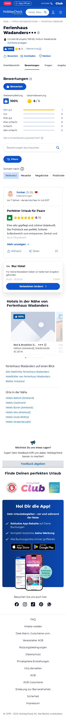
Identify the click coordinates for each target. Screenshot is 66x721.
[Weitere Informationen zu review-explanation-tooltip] (39, 49)
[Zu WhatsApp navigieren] (49, 604)
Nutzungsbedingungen (33, 647)
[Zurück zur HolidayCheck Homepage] (12, 12)
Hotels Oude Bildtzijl (17, 417)
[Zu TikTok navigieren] (33, 604)
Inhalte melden (33, 626)
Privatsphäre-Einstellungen (33, 661)
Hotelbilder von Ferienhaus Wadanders (28, 376)
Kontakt (45, 3)
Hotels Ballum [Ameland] (20, 398)
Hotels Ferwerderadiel (18, 421)
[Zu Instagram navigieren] (25, 604)
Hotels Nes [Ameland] (18, 412)
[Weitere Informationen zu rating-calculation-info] (42, 138)
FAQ (33, 619)
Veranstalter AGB (33, 640)
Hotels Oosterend (16, 402)
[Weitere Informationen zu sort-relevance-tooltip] (22, 169)
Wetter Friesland (15, 381)
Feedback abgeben (33, 464)
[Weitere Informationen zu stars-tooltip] (38, 32)
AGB (33, 675)
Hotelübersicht (11, 65)
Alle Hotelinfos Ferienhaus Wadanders (27, 371)
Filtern (14, 159)
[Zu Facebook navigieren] (16, 604)
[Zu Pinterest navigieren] (41, 604)
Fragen (48, 65)
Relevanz (11, 175)
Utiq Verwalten (33, 668)
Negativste (41, 175)
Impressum (33, 703)
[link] (53, 12)
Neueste (26, 175)
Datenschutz (33, 654)
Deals (7, 3)
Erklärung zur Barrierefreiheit (33, 689)
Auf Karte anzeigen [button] (17, 43)
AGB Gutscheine (33, 682)
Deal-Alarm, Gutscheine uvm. (33, 633)
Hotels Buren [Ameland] (19, 407)
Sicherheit (33, 696)
